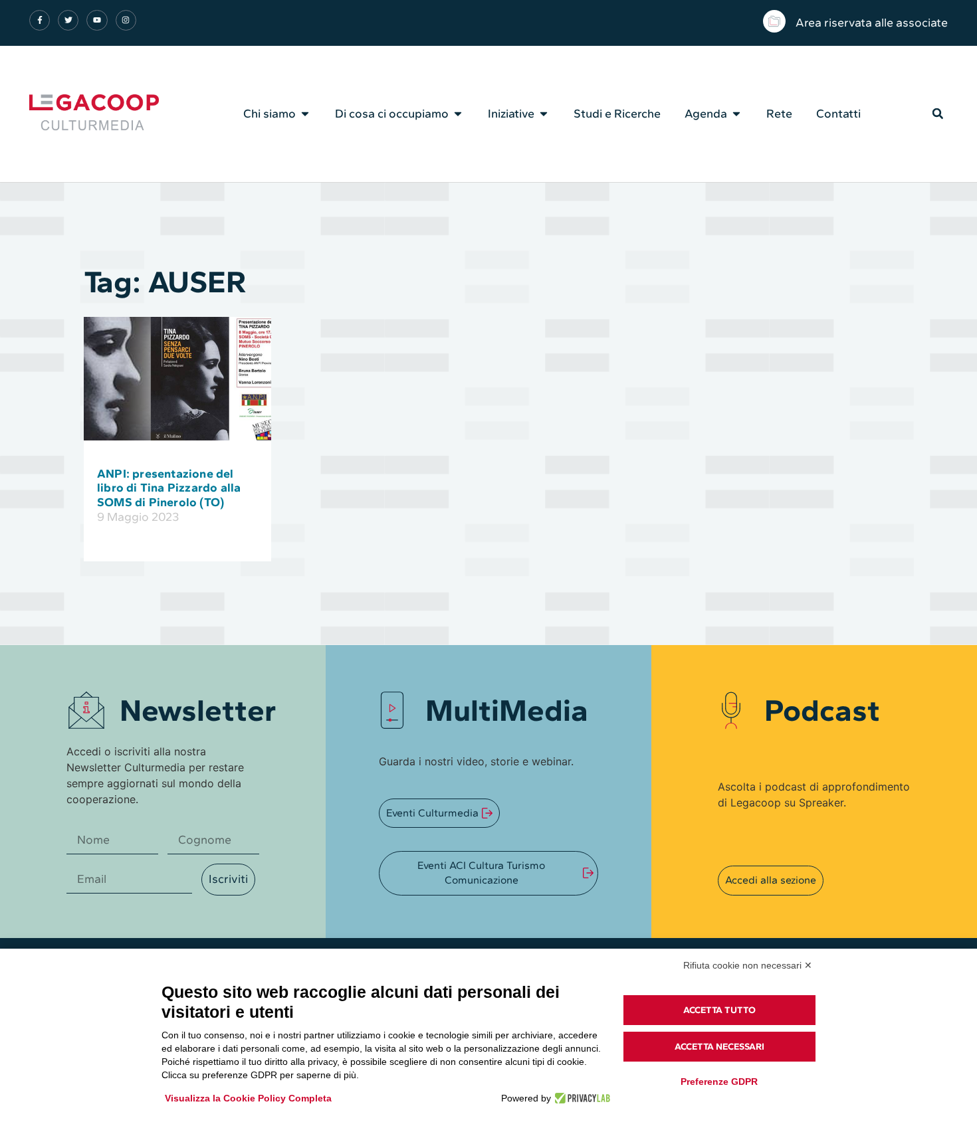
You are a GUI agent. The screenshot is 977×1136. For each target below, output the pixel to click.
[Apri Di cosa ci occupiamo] (458, 114)
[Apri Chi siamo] (305, 114)
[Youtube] (96, 20)
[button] (938, 114)
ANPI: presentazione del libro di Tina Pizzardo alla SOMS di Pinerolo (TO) (169, 488)
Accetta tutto (719, 1010)
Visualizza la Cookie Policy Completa (248, 1098)
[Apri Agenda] (736, 114)
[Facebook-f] (39, 20)
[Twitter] (68, 20)
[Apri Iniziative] (544, 114)
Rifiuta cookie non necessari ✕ (747, 965)
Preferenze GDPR (719, 1081)
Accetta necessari (719, 1046)
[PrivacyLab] (580, 1098)
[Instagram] (126, 20)
